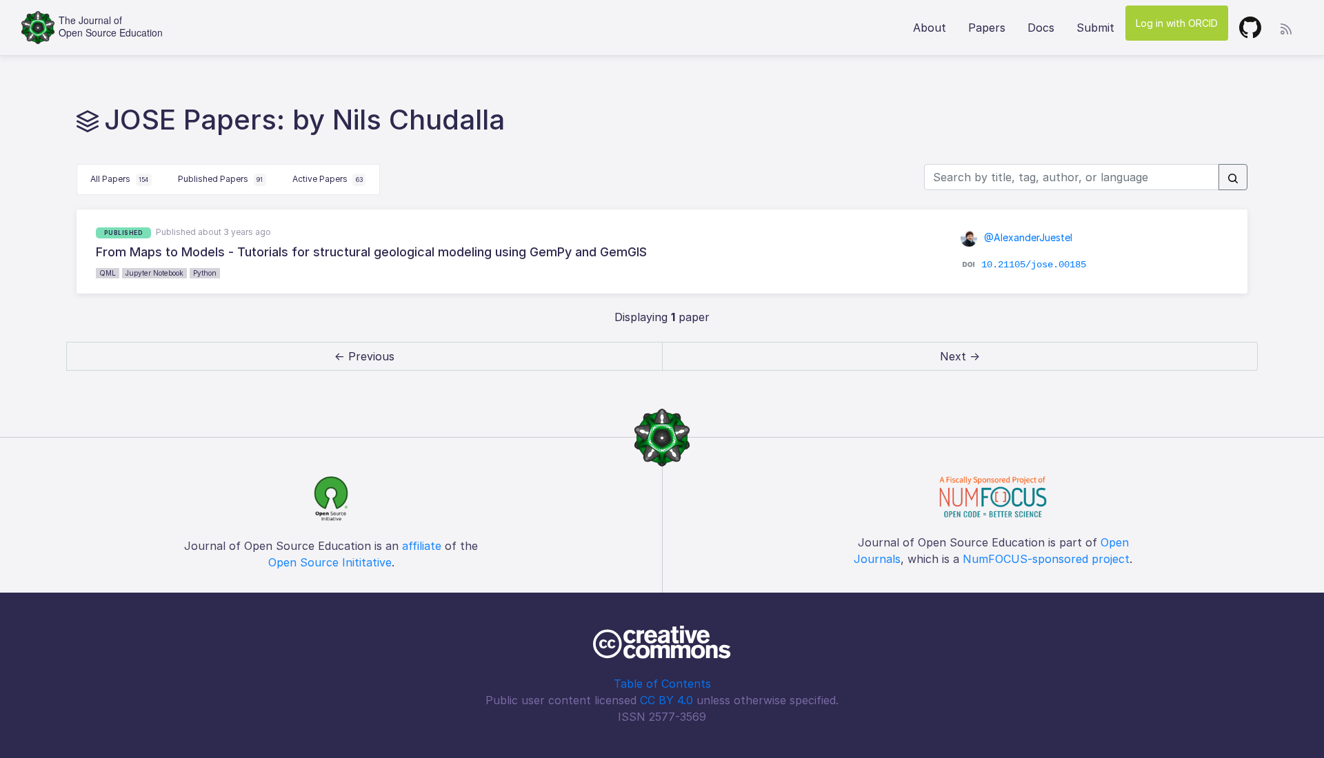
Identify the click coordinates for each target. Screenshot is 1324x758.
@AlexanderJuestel (1026, 237)
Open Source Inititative (330, 562)
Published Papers (220, 179)
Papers (986, 27)
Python (205, 273)
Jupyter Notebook (154, 273)
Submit (1095, 27)
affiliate (421, 546)
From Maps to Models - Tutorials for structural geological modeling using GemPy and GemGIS (371, 252)
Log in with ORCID (1177, 23)
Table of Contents (662, 683)
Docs (1040, 27)
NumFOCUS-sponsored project (1046, 559)
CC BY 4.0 (666, 700)
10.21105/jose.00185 (1033, 264)
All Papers (119, 179)
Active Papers (327, 179)
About (929, 27)
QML (107, 273)
